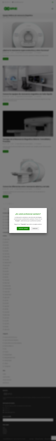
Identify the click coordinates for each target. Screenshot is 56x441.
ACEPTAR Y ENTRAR (23, 228)
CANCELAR (35, 228)
